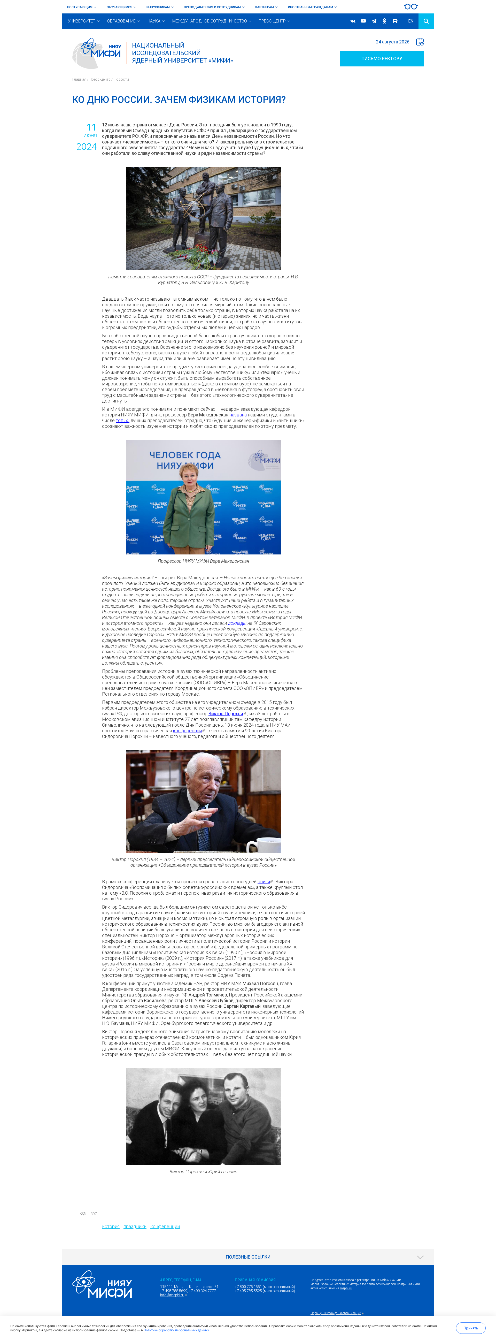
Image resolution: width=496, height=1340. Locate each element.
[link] (248, 1257)
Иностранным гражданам (310, 7)
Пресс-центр (272, 21)
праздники (134, 1226)
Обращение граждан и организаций (338, 1313)
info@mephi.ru (174, 1295)
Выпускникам (158, 7)
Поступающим (79, 7)
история (111, 1226)
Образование (121, 21)
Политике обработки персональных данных (176, 1330)
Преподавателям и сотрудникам (212, 7)
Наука (154, 21)
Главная (79, 79)
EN (410, 21)
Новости (121, 79)
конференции (165, 1226)
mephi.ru (346, 1288)
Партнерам (264, 7)
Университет (81, 21)
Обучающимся (119, 7)
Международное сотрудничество (209, 21)
